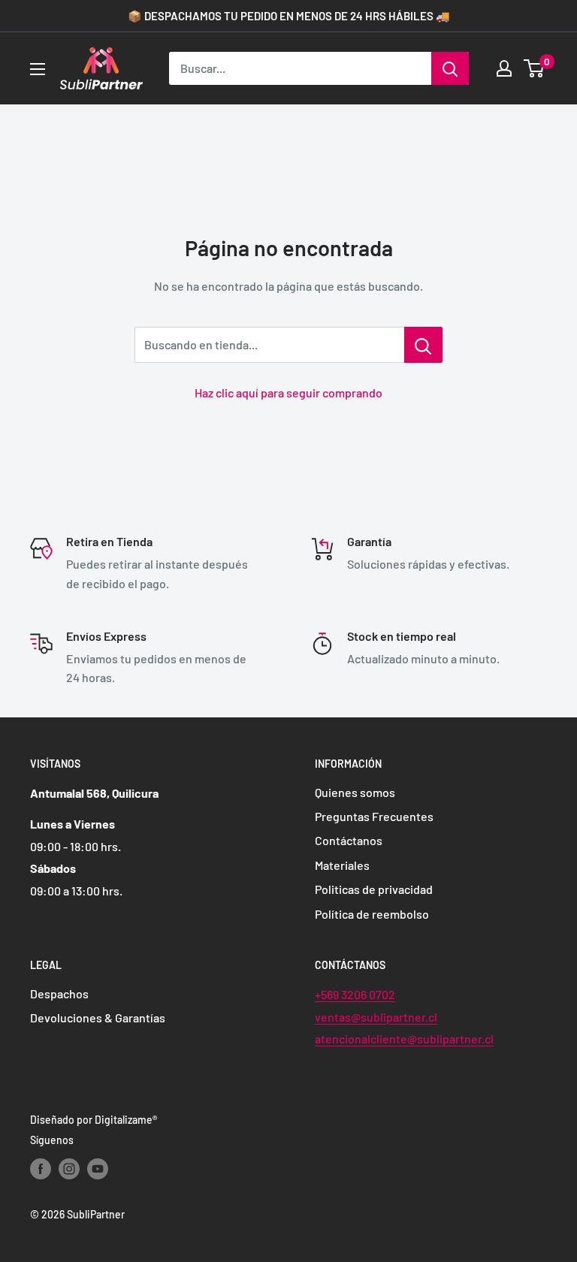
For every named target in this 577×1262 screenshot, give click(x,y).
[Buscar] (450, 68)
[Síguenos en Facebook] (40, 1168)
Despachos (59, 993)
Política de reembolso (372, 914)
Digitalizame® (126, 1119)
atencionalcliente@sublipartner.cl (404, 1038)
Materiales (342, 865)
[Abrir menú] (37, 69)
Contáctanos (348, 840)
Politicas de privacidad (374, 889)
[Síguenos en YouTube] (97, 1168)
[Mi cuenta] (504, 68)
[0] (534, 68)
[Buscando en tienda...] (423, 345)
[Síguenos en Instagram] (69, 1168)
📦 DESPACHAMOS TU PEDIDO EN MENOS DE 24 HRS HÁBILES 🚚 (289, 16)
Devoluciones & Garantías (97, 1017)
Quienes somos (355, 792)
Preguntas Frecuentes (374, 816)
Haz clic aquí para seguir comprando (288, 392)
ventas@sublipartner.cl (376, 1017)
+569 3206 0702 (355, 994)
